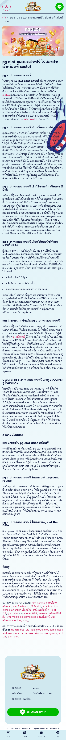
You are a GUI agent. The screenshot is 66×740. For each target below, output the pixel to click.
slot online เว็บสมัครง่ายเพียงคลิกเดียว (29, 609)
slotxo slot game (46, 629)
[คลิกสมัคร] (6, 7)
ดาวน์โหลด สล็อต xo (32, 633)
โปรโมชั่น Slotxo (42, 693)
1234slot (36, 606)
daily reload (18, 629)
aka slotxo (14, 633)
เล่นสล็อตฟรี (18, 336)
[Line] (59, 7)
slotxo (6, 94)
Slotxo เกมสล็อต (21, 699)
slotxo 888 (30, 613)
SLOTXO (16, 688)
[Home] (33, 6)
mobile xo (17, 616)
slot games (38, 602)
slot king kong (20, 620)
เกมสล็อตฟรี (43, 616)
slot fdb (30, 629)
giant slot (13, 613)
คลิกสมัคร (17, 693)
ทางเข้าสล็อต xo (21, 606)
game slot (30, 616)
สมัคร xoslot (30, 119)
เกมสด (36, 688)
